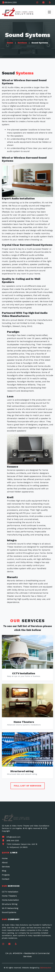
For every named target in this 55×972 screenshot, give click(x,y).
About (5, 862)
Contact (5, 879)
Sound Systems (9, 912)
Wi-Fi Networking (10, 908)
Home (10, 42)
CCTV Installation (23, 673)
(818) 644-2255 (13, 840)
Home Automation (10, 900)
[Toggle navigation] (49, 12)
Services (22, 42)
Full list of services (27, 785)
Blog (4, 871)
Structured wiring (22, 771)
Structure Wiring (9, 904)
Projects (6, 875)
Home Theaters (24, 721)
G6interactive (45, 968)
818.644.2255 (10, 2)
